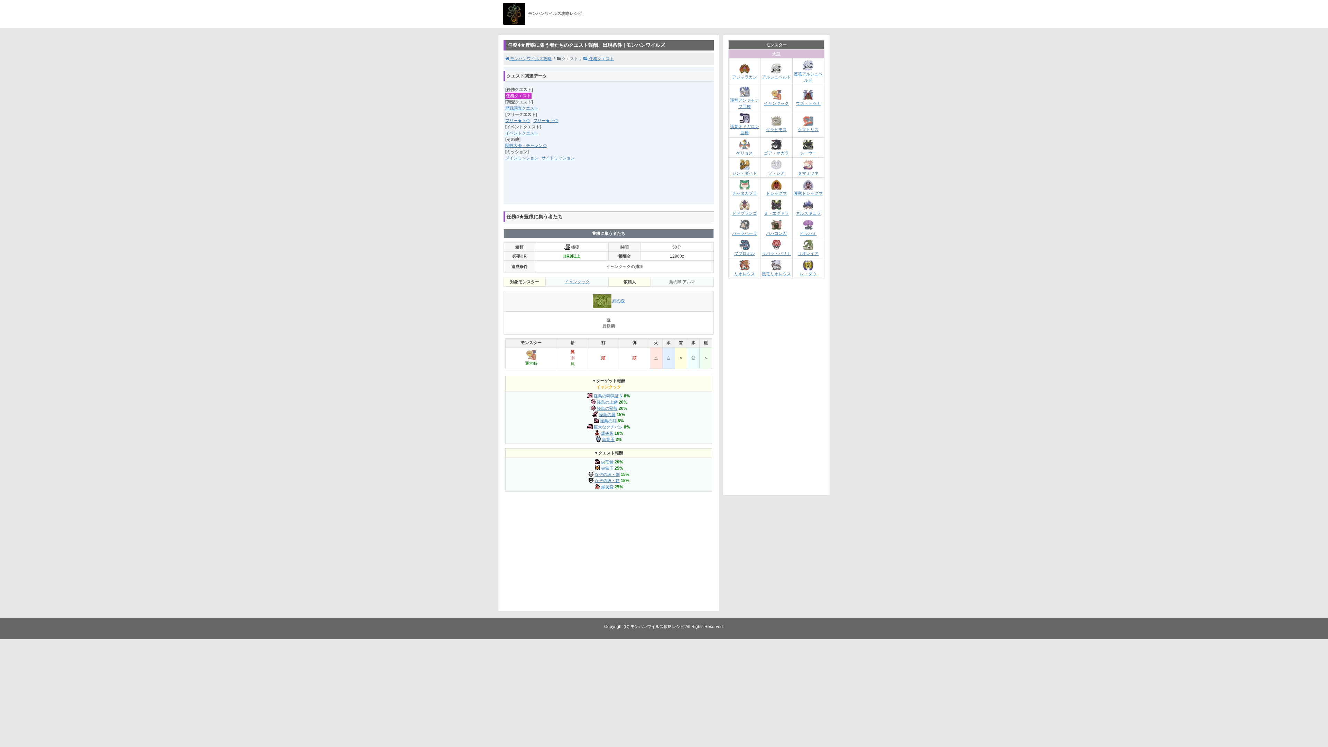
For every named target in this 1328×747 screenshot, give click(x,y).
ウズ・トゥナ (808, 103)
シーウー (808, 153)
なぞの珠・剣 (607, 474)
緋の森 (618, 300)
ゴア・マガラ (776, 153)
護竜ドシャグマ (808, 193)
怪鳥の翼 (607, 414)
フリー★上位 (545, 120)
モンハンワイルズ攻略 (530, 58)
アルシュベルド (776, 77)
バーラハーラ (744, 233)
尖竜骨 (607, 462)
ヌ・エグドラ (776, 213)
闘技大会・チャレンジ (526, 145)
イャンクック (577, 281)
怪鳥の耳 (608, 420)
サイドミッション (558, 158)
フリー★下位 (517, 120)
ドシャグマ (776, 193)
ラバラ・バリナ (776, 253)
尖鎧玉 (607, 468)
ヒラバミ (808, 233)
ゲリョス (744, 153)
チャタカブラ (744, 193)
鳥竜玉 (608, 439)
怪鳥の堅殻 (607, 408)
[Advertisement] (608, 187)
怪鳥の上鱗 (607, 402)
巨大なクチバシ (608, 427)
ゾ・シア (776, 173)
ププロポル (744, 253)
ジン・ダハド (744, 173)
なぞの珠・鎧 (607, 480)
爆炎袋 (607, 433)
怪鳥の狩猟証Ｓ (608, 396)
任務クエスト (601, 58)
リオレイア (808, 253)
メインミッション (521, 158)
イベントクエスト (521, 133)
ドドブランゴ (744, 213)
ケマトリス (808, 129)
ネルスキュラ (808, 213)
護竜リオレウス (776, 273)
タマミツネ (808, 173)
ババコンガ (776, 233)
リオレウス (744, 273)
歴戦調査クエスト (521, 108)
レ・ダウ (808, 273)
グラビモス (776, 129)
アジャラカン (744, 77)
